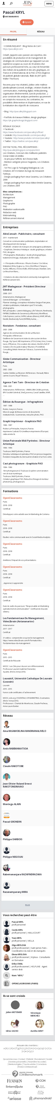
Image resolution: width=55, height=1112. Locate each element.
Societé (49, 1059)
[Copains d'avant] (14, 1092)
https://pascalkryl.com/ (13, 49)
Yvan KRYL (17, 938)
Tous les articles (29, 1064)
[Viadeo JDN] (41, 1092)
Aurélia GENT (37, 1030)
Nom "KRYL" (18, 975)
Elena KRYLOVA (19, 954)
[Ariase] (14, 1098)
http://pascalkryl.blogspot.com (23, 111)
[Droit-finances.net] (41, 1087)
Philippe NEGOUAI (13, 856)
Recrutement (40, 1059)
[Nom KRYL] (6, 975)
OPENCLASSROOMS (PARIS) (25, 983)
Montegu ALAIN (12, 804)
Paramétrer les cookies (37, 1062)
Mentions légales (15, 1064)
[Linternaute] (14, 1086)
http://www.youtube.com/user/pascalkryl (31, 138)
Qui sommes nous (10, 1059)
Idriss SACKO (12, 1030)
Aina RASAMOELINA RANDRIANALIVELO (24, 731)
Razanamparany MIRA (15, 892)
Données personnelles (18, 1062)
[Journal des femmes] (14, 1081)
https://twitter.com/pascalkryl (25, 141)
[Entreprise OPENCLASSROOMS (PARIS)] (6, 983)
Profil (13, 31)
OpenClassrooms (12, 498)
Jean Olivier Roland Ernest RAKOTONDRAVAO (17, 785)
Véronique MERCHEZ (36, 1014)
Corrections (41, 1064)
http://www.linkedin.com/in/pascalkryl (29, 135)
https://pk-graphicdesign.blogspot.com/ (20, 120)
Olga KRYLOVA (19, 945)
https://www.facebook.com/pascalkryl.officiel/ (23, 132)
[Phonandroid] (41, 1098)
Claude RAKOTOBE (13, 766)
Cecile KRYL (17, 930)
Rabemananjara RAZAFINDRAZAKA (22, 874)
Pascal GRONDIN (12, 821)
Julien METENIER (14, 1012)
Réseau (40, 31)
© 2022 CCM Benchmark (27, 1067)
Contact (22, 1059)
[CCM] (41, 1081)
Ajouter (28, 22)
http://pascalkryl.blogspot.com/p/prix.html (21, 150)
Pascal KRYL (17, 921)
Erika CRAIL (17, 963)
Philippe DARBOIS (12, 839)
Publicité (30, 1059)
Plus (27, 905)
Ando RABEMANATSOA (15, 748)
